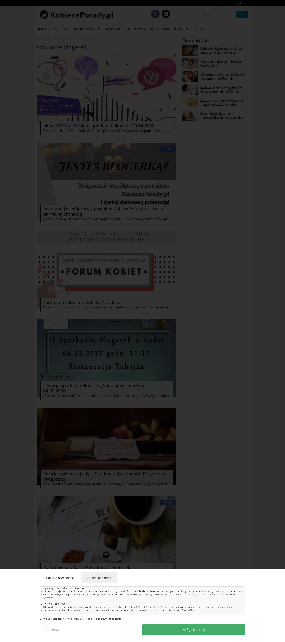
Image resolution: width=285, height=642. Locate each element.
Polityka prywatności (60, 578)
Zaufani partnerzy (99, 578)
